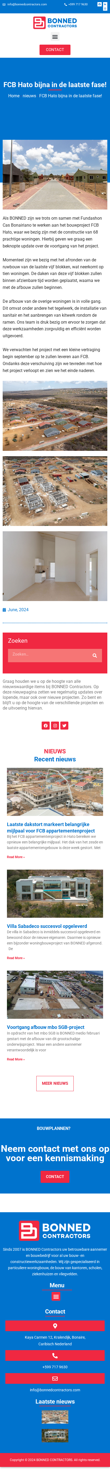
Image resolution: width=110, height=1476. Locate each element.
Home (13, 95)
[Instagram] (105, 8)
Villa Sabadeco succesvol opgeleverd (47, 926)
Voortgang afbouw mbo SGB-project (45, 1027)
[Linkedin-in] (105, 4)
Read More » (16, 857)
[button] (55, 36)
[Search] (94, 655)
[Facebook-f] (99, 4)
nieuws (29, 95)
